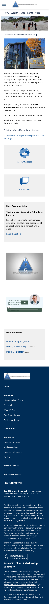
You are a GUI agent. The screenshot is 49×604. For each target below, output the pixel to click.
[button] (6, 386)
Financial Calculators (12, 452)
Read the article (13, 234)
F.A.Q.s (7, 457)
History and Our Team (13, 400)
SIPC (11, 530)
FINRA (6, 530)
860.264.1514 (9, 496)
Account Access (24, 161)
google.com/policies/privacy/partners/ (20, 584)
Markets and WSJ (11, 447)
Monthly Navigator (15, 351)
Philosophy (8, 405)
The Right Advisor (11, 420)
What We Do (9, 410)
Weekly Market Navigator (18, 346)
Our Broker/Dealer (12, 415)
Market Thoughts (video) (17, 341)
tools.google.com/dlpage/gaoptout (22, 590)
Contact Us (24, 189)
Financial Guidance (12, 442)
